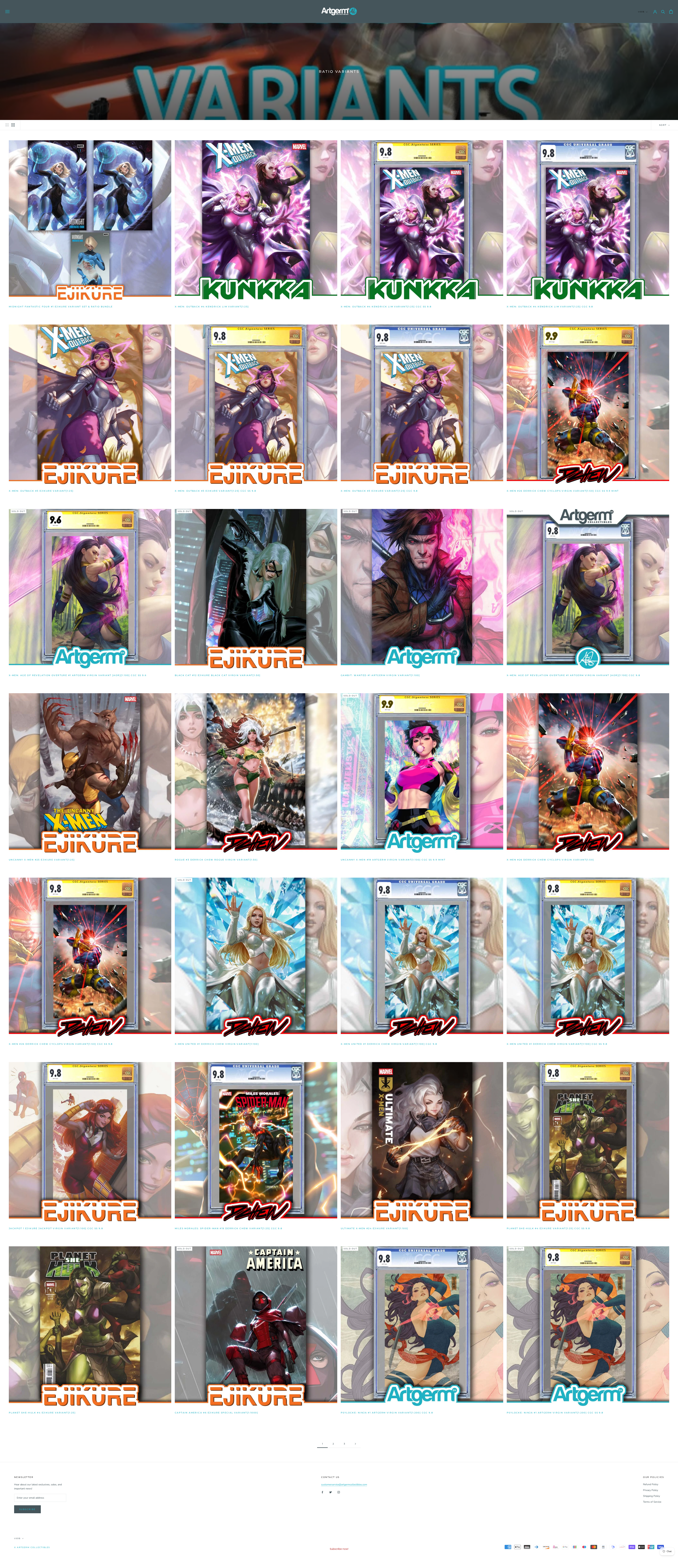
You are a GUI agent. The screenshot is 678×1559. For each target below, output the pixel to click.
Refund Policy (650, 1484)
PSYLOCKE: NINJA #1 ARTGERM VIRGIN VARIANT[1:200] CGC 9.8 (387, 1412)
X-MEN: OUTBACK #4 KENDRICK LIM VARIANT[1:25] (212, 306)
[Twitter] (330, 1492)
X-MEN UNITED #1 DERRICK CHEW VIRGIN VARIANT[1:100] (217, 1044)
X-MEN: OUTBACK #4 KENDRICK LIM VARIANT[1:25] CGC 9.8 (550, 306)
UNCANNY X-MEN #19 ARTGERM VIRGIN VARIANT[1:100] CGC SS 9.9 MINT (393, 859)
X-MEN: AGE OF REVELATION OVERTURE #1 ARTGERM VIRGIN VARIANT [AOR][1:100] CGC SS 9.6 (77, 675)
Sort (663, 125)
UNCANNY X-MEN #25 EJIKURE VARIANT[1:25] (42, 859)
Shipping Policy (651, 1496)
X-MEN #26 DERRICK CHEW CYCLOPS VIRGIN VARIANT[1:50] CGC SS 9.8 (61, 1044)
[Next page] (355, 1444)
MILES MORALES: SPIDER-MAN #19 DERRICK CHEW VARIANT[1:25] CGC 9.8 (228, 1228)
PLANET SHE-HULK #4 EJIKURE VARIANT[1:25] (42, 1412)
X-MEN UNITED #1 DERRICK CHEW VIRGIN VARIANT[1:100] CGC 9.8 (389, 1044)
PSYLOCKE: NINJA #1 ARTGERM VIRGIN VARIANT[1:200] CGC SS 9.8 (555, 1412)
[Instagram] (338, 1492)
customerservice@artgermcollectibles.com (344, 1484)
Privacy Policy (650, 1490)
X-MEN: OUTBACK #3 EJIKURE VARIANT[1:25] (41, 491)
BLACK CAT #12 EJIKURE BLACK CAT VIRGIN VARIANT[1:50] (218, 675)
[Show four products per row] (13, 124)
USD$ (641, 12)
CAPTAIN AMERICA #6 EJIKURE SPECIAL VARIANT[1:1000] (216, 1412)
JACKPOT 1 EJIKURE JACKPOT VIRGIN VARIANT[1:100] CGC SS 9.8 (56, 1228)
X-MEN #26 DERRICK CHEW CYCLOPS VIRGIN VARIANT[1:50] (550, 859)
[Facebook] (322, 1492)
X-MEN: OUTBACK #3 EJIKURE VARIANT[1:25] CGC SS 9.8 (215, 491)
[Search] (663, 11)
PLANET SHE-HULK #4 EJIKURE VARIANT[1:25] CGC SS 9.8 (548, 1228)
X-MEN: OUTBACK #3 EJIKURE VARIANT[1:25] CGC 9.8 (379, 491)
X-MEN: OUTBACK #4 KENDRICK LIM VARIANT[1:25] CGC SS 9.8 (386, 306)
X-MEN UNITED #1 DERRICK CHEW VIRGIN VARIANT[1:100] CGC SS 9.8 (557, 1044)
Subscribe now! (339, 1549)
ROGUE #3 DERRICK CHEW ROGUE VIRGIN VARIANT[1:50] (216, 859)
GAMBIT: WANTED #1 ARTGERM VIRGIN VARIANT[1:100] (380, 675)
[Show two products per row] (7, 124)
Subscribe (27, 1509)
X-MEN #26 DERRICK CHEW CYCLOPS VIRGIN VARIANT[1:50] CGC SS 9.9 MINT (563, 491)
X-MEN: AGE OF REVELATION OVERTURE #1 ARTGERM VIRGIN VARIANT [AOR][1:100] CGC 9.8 (573, 675)
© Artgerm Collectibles (32, 1547)
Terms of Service (652, 1502)
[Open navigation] (7, 11)
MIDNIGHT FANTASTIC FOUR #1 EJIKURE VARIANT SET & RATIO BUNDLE (61, 306)
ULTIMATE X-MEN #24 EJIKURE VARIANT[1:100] (374, 1228)
